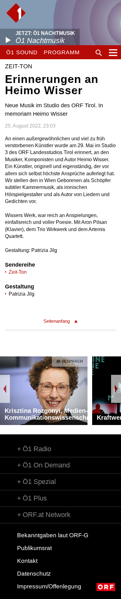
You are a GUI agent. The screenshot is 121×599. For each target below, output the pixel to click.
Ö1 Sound (22, 52)
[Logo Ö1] (16, 13)
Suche (99, 53)
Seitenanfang (56, 321)
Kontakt (27, 561)
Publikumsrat (34, 548)
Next (116, 389)
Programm (61, 52)
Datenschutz (34, 573)
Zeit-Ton (18, 272)
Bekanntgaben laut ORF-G (52, 535)
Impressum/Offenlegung (49, 586)
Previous (5, 389)
